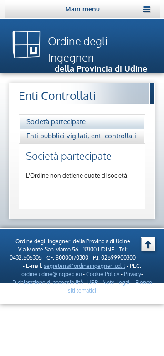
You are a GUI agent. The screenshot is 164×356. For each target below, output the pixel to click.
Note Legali (116, 282)
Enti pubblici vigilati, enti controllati (81, 135)
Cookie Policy (102, 274)
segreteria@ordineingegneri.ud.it (84, 265)
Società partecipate (56, 121)
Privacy (132, 274)
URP (92, 282)
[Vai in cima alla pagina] (148, 244)
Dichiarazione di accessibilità (47, 282)
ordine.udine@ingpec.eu (51, 274)
